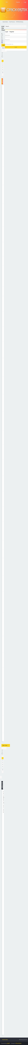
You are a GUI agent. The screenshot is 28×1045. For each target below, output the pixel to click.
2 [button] (2, 63)
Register (12, 31)
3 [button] (2, 65)
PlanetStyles (18, 1043)
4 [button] (2, 67)
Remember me (9, 44)
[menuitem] (6, 2)
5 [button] (2, 69)
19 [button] (2, 72)
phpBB (8, 1043)
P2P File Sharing (4, 28)
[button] (3, 59)
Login (6, 31)
